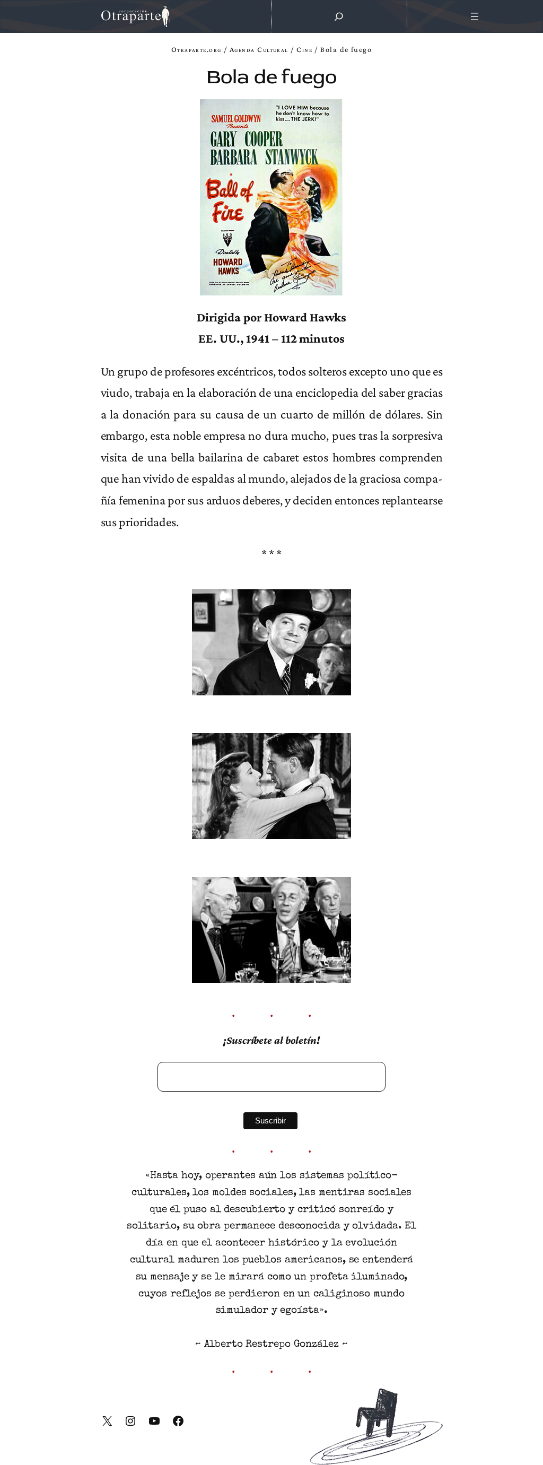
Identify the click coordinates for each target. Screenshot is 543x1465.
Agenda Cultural (259, 49)
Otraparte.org (196, 49)
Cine (304, 49)
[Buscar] (339, 16)
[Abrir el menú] (475, 16)
